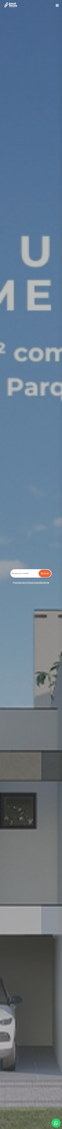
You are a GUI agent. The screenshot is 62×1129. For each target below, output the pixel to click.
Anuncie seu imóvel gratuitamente (31, 582)
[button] (57, 5)
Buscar (45, 573)
